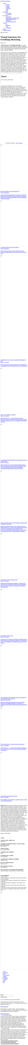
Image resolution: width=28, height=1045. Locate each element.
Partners (7, 5)
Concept (8, 4)
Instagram (5, 977)
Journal (4, 22)
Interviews (8, 25)
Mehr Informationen (5, 1013)
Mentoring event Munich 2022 (12, 18)
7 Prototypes (8, 13)
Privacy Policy (6, 975)
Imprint (4, 976)
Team (7, 9)
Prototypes (5, 12)
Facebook (5, 978)
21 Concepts (8, 14)
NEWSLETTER (7, 30)
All (6, 24)
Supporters (8, 8)
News (7, 26)
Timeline (8, 7)
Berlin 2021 (8, 20)
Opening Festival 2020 (11, 21)
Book (4, 29)
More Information (4, 1006)
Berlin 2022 (8, 16)
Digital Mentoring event (11, 19)
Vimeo (4, 980)
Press (7, 10)
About (4, 3)
